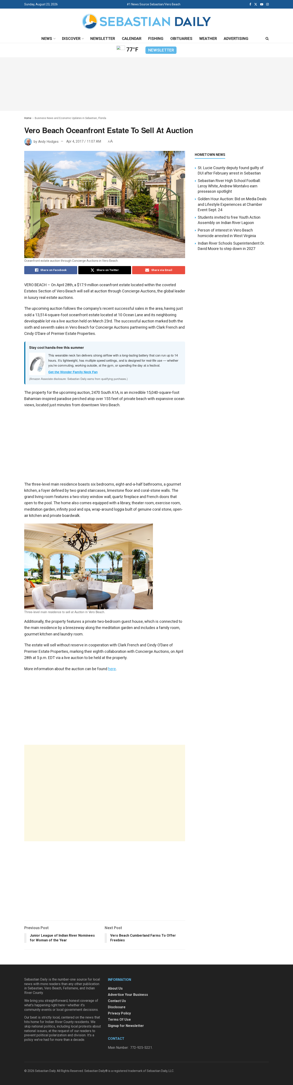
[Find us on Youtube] (261, 4)
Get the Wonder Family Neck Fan (73, 372)
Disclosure (116, 1007)
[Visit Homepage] (146, 21)
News (46, 38)
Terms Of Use (119, 1019)
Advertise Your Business (128, 995)
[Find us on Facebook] (250, 4)
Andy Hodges (48, 141)
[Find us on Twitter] (255, 4)
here (112, 669)
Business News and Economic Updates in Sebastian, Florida (70, 118)
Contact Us (117, 1001)
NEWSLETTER (161, 50)
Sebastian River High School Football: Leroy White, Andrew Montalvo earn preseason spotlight (229, 186)
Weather (208, 38)
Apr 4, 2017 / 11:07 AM (83, 141)
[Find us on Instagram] (267, 4)
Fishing (155, 38)
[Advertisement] (104, 793)
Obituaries (181, 38)
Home (27, 118)
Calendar (131, 38)
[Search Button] (267, 38)
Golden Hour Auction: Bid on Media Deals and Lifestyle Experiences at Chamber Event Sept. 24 (232, 204)
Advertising (236, 38)
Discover (71, 38)
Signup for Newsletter (126, 1026)
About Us (115, 988)
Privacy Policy (119, 1013)
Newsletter (102, 38)
